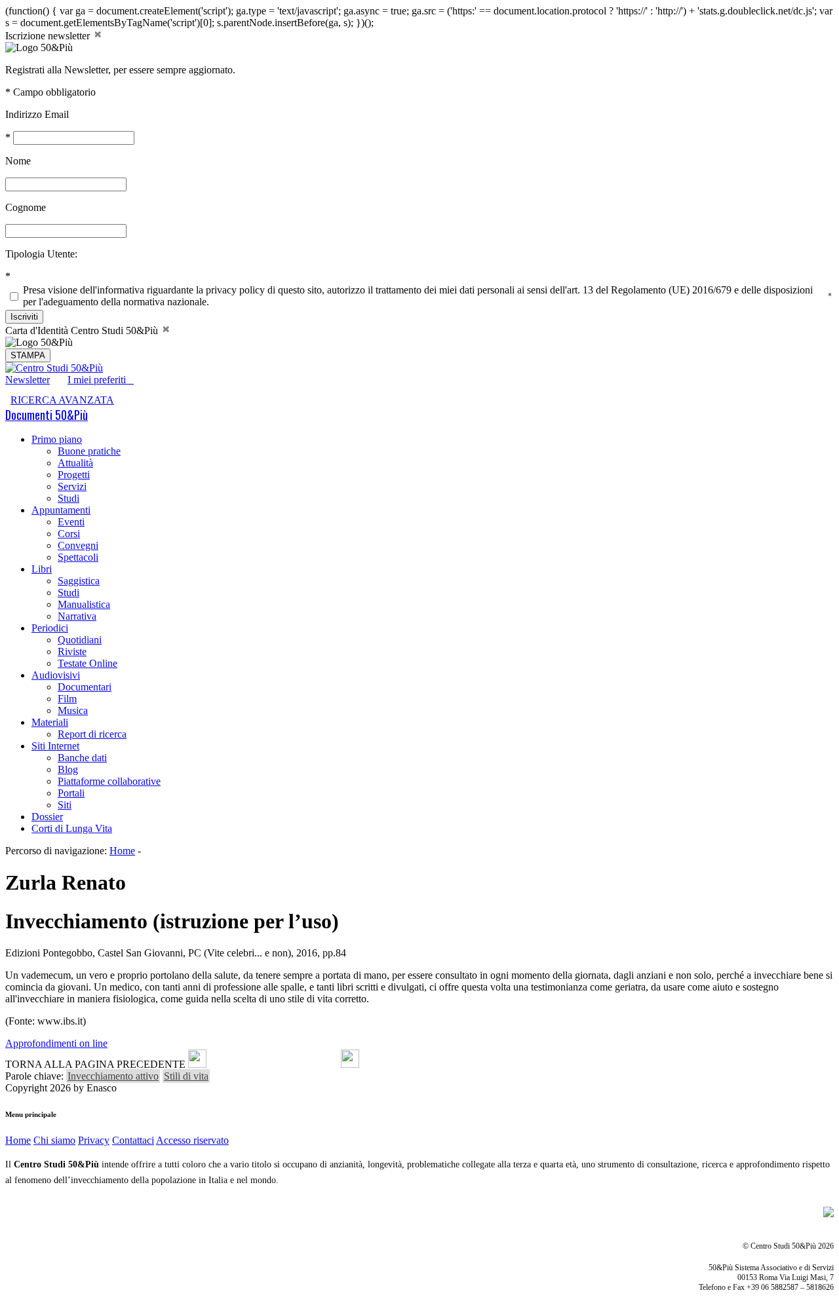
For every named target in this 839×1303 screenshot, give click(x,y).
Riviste (72, 651)
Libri (41, 569)
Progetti (74, 474)
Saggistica (79, 580)
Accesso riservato (192, 1140)
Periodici (49, 627)
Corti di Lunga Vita (71, 828)
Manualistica (84, 604)
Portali (71, 793)
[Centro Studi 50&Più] (54, 367)
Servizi (72, 486)
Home (122, 850)
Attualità (75, 462)
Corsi (69, 533)
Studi (68, 498)
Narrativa (77, 616)
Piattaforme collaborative (109, 781)
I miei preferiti (101, 379)
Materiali (49, 722)
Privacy (93, 1140)
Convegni (78, 545)
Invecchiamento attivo (113, 1076)
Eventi (71, 521)
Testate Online (87, 663)
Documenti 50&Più (46, 414)
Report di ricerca (92, 734)
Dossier (47, 816)
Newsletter (27, 379)
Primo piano (56, 439)
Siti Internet (55, 745)
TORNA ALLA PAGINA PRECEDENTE (95, 1064)
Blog (68, 769)
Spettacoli (78, 557)
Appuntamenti (60, 510)
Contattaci (133, 1140)
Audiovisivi (55, 675)
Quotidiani (80, 639)
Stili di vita (186, 1076)
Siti (64, 804)
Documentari (84, 686)
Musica (73, 710)
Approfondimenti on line (56, 1043)
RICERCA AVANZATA (62, 400)
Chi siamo (54, 1140)
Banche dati (82, 757)
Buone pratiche (89, 451)
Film (67, 698)
